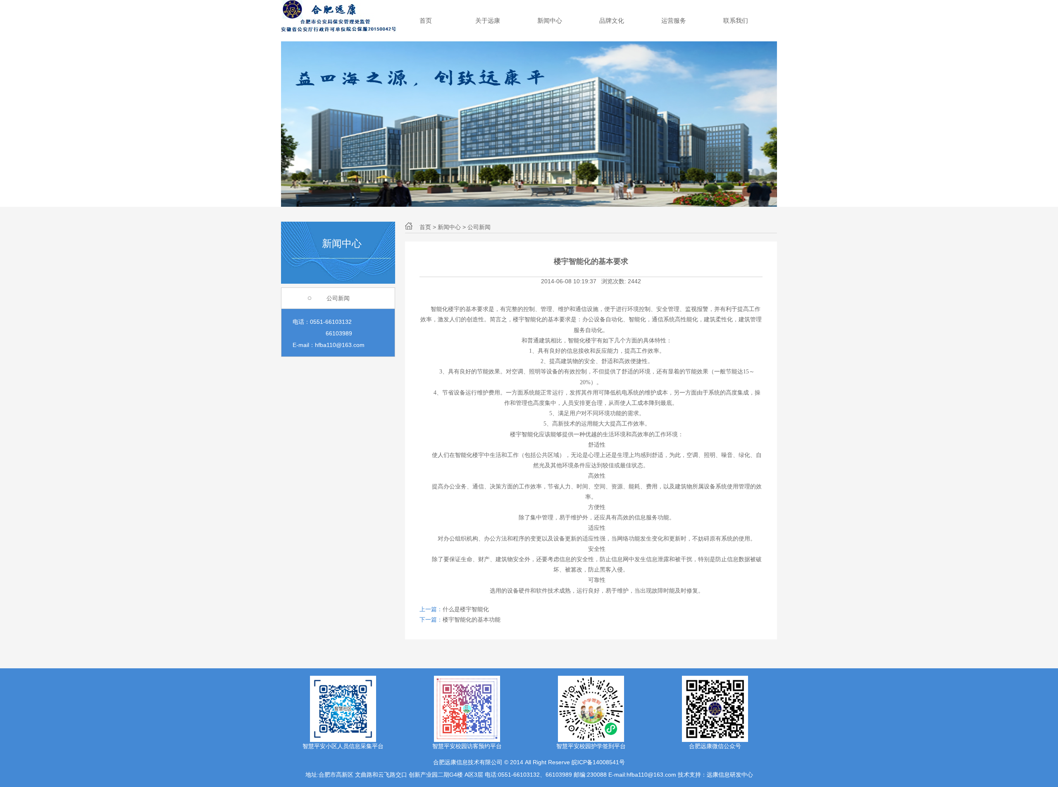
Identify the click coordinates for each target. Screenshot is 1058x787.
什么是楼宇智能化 (466, 609)
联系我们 (735, 20)
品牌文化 (611, 20)
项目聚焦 (673, 20)
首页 (425, 20)
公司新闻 (338, 298)
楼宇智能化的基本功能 (471, 619)
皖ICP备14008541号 (598, 762)
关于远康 (487, 20)
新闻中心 (549, 20)
